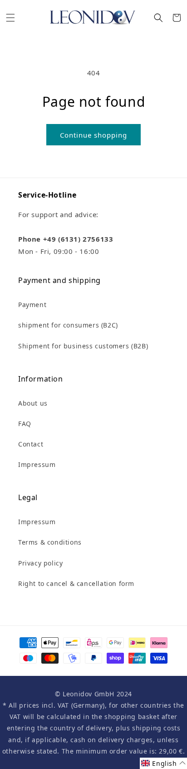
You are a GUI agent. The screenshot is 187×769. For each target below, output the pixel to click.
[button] (10, 18)
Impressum (36, 464)
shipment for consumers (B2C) (68, 325)
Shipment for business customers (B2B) (83, 346)
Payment (32, 304)
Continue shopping (93, 134)
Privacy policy (40, 563)
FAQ (24, 423)
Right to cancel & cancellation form (76, 583)
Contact (30, 444)
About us (33, 403)
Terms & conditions (50, 542)
